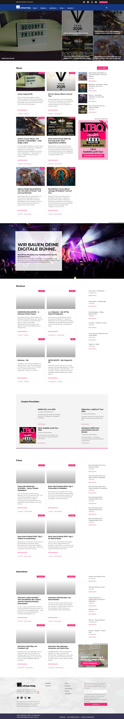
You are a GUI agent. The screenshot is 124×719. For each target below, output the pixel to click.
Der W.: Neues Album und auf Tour (76, 33)
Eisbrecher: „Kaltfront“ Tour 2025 (92, 410)
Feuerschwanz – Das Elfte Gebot (97, 301)
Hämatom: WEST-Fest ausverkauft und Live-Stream (90, 430)
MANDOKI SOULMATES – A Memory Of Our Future (28, 313)
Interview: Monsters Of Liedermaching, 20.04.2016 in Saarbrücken (97, 599)
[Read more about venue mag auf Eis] (31, 35)
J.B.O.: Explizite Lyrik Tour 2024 (48, 429)
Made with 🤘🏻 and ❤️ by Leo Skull (24, 2)
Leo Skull (27, 693)
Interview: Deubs (93, 609)
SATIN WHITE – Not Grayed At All (60, 361)
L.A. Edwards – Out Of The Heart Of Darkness (58, 313)
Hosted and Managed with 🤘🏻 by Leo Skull (28, 717)
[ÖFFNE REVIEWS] (46, 8)
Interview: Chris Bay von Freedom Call (27, 647)
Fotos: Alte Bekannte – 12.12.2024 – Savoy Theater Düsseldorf (28, 488)
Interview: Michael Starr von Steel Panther (59, 599)
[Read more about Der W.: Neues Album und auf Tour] (77, 23)
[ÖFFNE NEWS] (37, 8)
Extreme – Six (23, 360)
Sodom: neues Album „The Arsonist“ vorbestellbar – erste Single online (30, 141)
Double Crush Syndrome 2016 (97, 576)
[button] (106, 7)
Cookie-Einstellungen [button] (101, 717)
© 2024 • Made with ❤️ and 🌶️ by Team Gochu (28, 715)
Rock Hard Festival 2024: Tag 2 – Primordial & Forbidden (61, 487)
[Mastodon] (84, 2)
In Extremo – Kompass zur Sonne (97, 323)
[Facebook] (88, 2)
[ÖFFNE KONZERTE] (73, 8)
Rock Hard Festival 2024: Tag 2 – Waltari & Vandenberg (30, 537)
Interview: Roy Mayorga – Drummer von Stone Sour (58, 647)
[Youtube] (96, 2)
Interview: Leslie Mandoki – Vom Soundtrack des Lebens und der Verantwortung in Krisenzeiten (29, 601)
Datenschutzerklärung (89, 699)
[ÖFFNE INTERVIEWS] (57, 8)
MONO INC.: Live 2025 (46, 409)
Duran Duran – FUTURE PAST (96, 291)
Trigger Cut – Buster (94, 344)
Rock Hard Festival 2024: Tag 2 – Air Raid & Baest (61, 537)
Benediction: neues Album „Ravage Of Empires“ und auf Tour (60, 191)
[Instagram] (92, 2)
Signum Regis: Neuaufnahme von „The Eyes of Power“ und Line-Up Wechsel (29, 191)
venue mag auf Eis (7, 58)
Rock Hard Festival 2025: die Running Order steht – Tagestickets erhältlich (59, 141)
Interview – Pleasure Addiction (97, 620)
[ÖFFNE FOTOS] (64, 8)
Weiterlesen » (23, 110)
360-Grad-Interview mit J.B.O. (97, 587)
